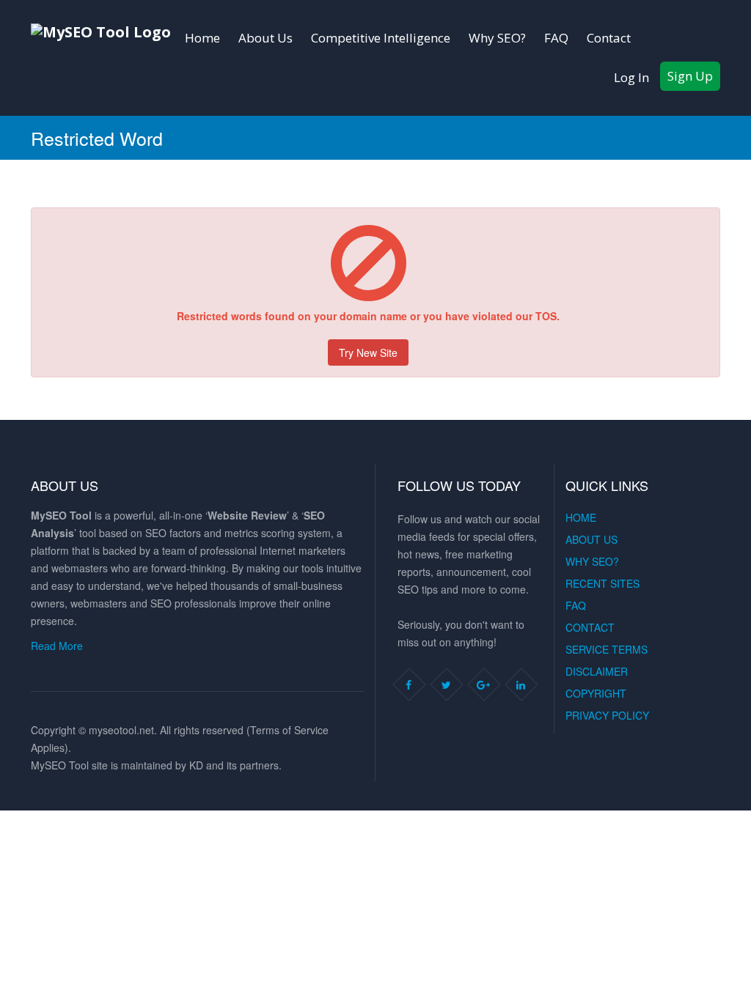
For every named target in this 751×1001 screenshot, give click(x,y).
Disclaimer (596, 671)
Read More (57, 645)
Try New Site (368, 352)
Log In (631, 77)
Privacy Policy (607, 715)
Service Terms (606, 649)
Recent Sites (602, 583)
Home (202, 37)
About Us (265, 37)
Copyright (595, 693)
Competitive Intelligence (380, 37)
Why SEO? (497, 37)
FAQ (556, 37)
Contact (609, 37)
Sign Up (690, 75)
